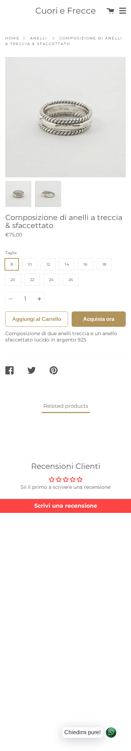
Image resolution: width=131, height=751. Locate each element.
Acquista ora (98, 319)
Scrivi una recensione (65, 505)
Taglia (10, 252)
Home (12, 38)
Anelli (38, 38)
